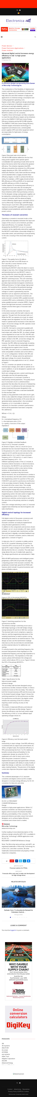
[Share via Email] (28, 860)
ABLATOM (5, 1048)
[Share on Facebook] (16, 860)
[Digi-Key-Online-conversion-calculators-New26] (18, 1007)
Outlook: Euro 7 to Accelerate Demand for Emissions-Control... (18, 911)
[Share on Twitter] (20, 860)
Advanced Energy (7, 1063)
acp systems (6, 1054)
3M (3, 1043)
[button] (3, 901)
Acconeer (5, 1050)
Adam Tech (5, 1056)
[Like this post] (12, 860)
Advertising (17, 1089)
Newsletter (26, 1089)
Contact (10, 1089)
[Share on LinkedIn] (24, 860)
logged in (13, 930)
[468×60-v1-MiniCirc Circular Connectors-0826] (18, 28)
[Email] (19, 10)
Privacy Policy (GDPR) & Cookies (18, 1091)
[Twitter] (17, 10)
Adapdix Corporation (8, 1058)
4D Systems (6, 1046)
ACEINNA (5, 1052)
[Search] (35, 36)
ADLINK (4, 1061)
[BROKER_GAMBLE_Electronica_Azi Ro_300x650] (18, 943)
